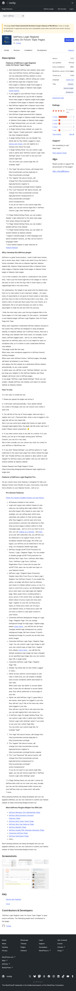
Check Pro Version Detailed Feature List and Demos (25, 498)
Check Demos (14, 91)
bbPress (70, 84)
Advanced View (58, 98)
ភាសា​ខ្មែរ (9, 976)
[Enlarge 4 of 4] (46, 871)
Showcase (24, 940)
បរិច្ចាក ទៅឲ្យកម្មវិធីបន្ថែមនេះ (60, 171)
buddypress (69, 92)
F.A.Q (8, 904)
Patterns (23, 951)
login (40, 532)
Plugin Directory (7, 9)
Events (60, 944)
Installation (28, 50)
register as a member (26, 532)
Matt (5, 961)
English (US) (70, 80)
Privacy (4, 951)
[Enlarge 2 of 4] (30, 862)
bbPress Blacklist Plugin (17, 827)
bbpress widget (68, 88)
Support (71, 50)
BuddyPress (7, 968)
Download (69, 40)
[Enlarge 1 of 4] (14, 862)
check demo (18, 626)
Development (42, 50)
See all (71, 134)
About (4, 940)
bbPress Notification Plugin (19, 836)
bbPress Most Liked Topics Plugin (21, 821)
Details (6, 50)
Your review (56, 134)
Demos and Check (15, 144)
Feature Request (12, 248)
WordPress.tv (45, 951)
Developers (43, 947)
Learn (41, 940)
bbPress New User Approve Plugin (21, 824)
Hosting (5, 947)
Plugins (23, 947)
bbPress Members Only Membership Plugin (24, 812)
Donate (61, 947)
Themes (23, 944)
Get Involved (62, 940)
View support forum (59, 153)
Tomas (18, 43)
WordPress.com (8, 957)
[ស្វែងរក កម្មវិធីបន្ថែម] (23, 16)
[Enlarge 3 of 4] (46, 862)
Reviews (17, 50)
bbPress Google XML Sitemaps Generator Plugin (26, 830)
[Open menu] (73, 3)
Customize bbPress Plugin (18, 833)
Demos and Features (13, 899)
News (4, 944)
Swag (60, 951)
